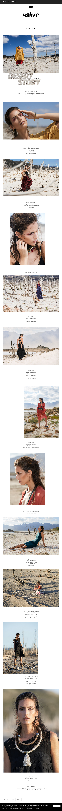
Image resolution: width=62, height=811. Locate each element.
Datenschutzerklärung (33, 808)
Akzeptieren (57, 806)
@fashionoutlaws (38, 789)
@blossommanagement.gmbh (40, 788)
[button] (6, 799)
